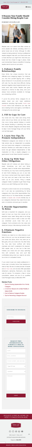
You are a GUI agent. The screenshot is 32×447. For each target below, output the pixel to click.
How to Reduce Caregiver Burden (14, 293)
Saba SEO (18, 440)
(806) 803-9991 (24, 2)
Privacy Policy (16, 435)
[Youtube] (22, 431)
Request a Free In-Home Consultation (16, 445)
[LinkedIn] (19, 431)
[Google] (10, 431)
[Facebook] (13, 431)
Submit (16, 395)
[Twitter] (16, 431)
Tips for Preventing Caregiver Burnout (15, 295)
